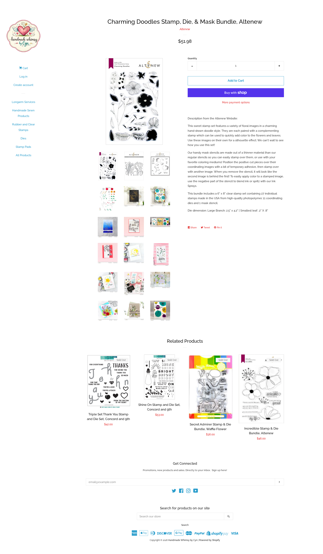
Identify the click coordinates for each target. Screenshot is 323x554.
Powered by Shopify (209, 540)
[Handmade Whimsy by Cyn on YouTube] (195, 491)
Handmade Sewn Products (23, 113)
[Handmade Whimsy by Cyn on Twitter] (174, 491)
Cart (25, 68)
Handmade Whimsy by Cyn (182, 540)
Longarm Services (23, 102)
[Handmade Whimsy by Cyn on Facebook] (181, 491)
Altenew (185, 29)
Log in (23, 76)
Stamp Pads (23, 147)
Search (185, 525)
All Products (23, 155)
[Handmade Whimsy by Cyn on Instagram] (188, 491)
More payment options (236, 102)
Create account (23, 85)
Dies (23, 138)
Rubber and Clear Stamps (23, 127)
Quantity (192, 58)
